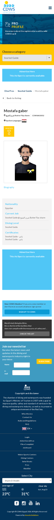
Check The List (27, 334)
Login (27, 437)
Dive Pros (9, 91)
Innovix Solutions (32, 515)
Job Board (27, 448)
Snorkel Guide (25, 91)
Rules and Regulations (27, 421)
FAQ (27, 424)
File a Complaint (27, 444)
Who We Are (27, 414)
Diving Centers (27, 458)
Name (6, 364)
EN (29, 428)
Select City (27, 475)
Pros (27, 465)
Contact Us (27, 417)
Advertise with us (27, 441)
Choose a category (14, 51)
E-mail (6, 372)
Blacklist (27, 468)
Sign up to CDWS (27, 312)
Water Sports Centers (27, 454)
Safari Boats (27, 461)
